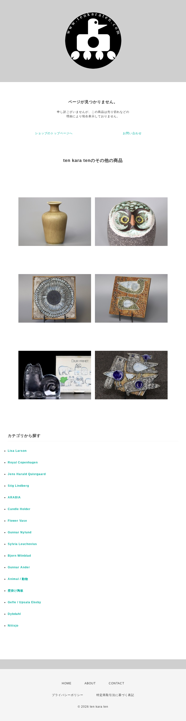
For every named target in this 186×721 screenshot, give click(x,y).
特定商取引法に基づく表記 (115, 695)
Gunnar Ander (19, 567)
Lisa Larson (17, 451)
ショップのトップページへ (54, 133)
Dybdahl (14, 614)
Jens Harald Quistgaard (27, 474)
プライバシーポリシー (67, 695)
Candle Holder (19, 509)
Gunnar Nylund (19, 532)
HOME (66, 683)
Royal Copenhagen (23, 462)
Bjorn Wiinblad (19, 555)
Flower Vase (17, 520)
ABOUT (90, 683)
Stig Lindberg (18, 485)
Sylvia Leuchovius (22, 544)
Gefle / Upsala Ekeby (24, 602)
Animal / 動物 (18, 579)
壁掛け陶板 (15, 590)
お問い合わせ (132, 133)
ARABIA (14, 497)
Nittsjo (13, 625)
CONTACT (116, 683)
